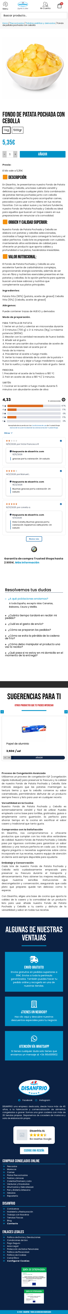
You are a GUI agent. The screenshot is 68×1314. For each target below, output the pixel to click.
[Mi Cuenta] (45, 4)
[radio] (6, 130)
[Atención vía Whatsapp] (34, 1038)
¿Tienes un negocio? (34, 1012)
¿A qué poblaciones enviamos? (28, 599)
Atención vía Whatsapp (34, 1046)
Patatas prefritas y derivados (40, 23)
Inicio (5, 23)
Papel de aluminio (17, 744)
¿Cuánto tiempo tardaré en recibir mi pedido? (31, 617)
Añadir (42, 154)
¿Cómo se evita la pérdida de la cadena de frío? (32, 637)
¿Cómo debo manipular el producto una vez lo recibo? (32, 645)
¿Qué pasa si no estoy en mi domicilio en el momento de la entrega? (34, 654)
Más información (27, 562)
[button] (34, 599)
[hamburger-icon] (5, 5)
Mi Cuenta (45, 8)
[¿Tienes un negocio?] (34, 1004)
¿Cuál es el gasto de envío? (25, 624)
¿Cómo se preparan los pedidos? (29, 630)
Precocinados (17, 23)
